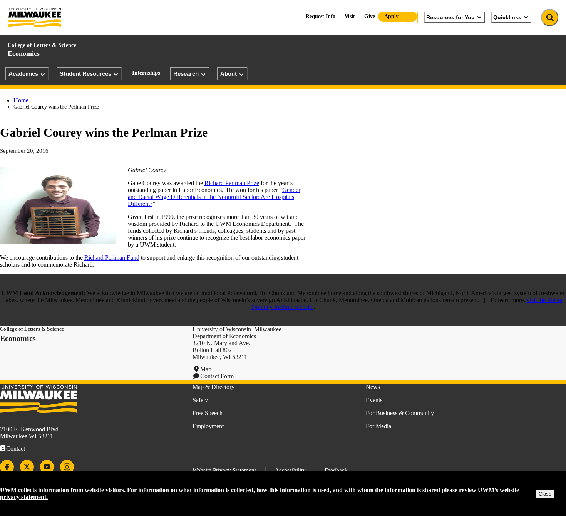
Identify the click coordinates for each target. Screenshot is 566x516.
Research (186, 73)
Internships (146, 73)
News (373, 387)
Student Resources (85, 73)
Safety (200, 400)
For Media (378, 426)
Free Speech (208, 413)
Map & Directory (213, 387)
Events (374, 400)
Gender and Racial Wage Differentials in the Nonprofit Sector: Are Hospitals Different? (214, 197)
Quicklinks (507, 17)
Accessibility (290, 470)
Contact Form (217, 376)
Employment (208, 426)
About (228, 73)
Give (369, 16)
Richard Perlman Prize (231, 183)
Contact (15, 448)
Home (20, 100)
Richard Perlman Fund (111, 257)
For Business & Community (400, 413)
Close (545, 494)
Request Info (320, 16)
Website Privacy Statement (224, 470)
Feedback (336, 470)
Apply (391, 16)
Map (205, 369)
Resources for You (450, 17)
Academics (23, 73)
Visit (350, 16)
